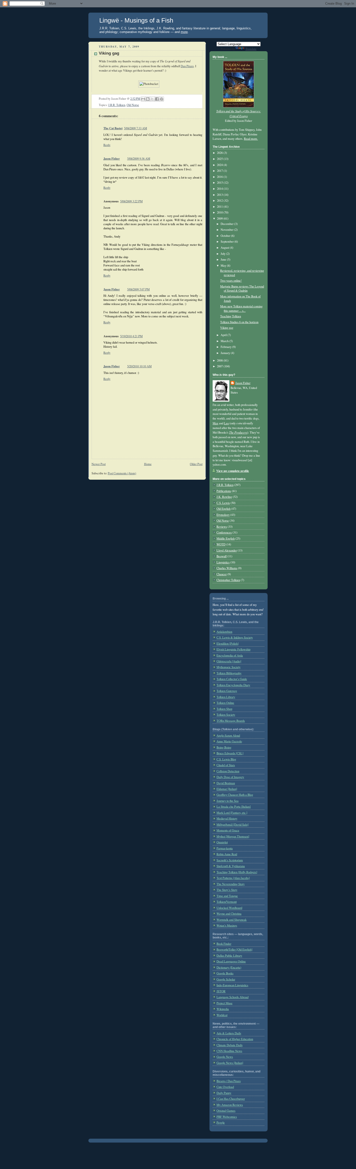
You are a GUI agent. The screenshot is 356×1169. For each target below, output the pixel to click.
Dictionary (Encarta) (229, 967)
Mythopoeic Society (228, 667)
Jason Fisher (111, 158)
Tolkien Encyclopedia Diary (233, 685)
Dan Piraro (187, 66)
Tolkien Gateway (227, 691)
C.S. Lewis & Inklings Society (235, 637)
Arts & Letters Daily (229, 1033)
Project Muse (224, 1003)
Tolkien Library (226, 697)
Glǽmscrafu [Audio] (229, 661)
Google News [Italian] (230, 1063)
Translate (250, 49)
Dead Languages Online (231, 961)
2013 (220, 195)
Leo (226, 423)
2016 (220, 177)
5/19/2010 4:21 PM (131, 336)
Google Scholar (226, 979)
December (227, 224)
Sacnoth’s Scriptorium (230, 860)
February (226, 347)
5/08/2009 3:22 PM (131, 201)
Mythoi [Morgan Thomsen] (233, 836)
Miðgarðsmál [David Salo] (232, 825)
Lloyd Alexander (227, 550)
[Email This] (143, 99)
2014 (220, 189)
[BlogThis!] (147, 99)
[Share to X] (152, 99)
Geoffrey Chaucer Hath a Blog (235, 795)
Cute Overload (225, 1087)
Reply (106, 145)
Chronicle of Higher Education (235, 1039)
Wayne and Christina (229, 914)
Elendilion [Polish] (228, 644)
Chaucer (222, 574)
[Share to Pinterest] (161, 99)
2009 (220, 218)
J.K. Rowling (224, 497)
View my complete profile (232, 471)
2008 (220, 360)
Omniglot (222, 842)
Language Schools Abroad (232, 997)
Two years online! (231, 281)
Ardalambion (224, 632)
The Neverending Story (231, 884)
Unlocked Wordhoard (229, 908)
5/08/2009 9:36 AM (138, 158)
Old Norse (133, 105)
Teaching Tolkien (230, 316)
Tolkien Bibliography (229, 673)
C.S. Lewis (223, 503)
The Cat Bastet (113, 128)
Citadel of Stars (226, 765)
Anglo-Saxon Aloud (228, 735)
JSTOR (221, 991)
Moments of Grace (228, 830)
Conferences (224, 532)
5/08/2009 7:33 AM (135, 128)
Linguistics (223, 562)
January (226, 353)
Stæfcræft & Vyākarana (231, 866)
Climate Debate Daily (230, 1045)
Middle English (226, 538)
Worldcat (222, 1015)
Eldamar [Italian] (227, 789)
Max (215, 423)
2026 (220, 153)
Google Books (225, 973)
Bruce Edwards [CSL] (230, 753)
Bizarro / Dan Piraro (229, 1081)
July (223, 254)
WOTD (221, 544)
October (226, 236)
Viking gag (226, 328)
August (225, 248)
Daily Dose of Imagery (230, 777)
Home (148, 464)
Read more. (251, 139)
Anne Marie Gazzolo (229, 741)
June (224, 259)
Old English (224, 509)
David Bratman (226, 783)
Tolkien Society (226, 715)
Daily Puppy (224, 1093)
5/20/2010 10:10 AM (139, 366)
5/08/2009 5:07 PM (138, 289)
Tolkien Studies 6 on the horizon (239, 322)
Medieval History (227, 818)
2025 (220, 159)
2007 (220, 366)
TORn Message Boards (231, 721)
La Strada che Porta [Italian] (234, 807)
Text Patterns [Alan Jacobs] (233, 878)
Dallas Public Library (229, 956)
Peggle (221, 1122)
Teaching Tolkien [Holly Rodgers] (237, 872)
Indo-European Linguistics (232, 985)
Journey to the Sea (228, 801)
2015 (220, 183)
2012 (220, 200)
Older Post (196, 464)
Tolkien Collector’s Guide (232, 679)
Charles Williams (227, 568)
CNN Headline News (229, 1051)
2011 (220, 207)
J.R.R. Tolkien (116, 105)
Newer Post (99, 464)
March (225, 341)
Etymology (223, 515)
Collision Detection (228, 771)
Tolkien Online (225, 703)
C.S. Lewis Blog (226, 759)
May (224, 265)
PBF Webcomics (227, 1117)
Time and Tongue (227, 896)
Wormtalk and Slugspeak (232, 920)
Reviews (222, 527)
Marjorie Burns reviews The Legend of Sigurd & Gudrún (242, 288)
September (227, 241)
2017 (220, 171)
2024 (220, 165)
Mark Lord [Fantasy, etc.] (232, 813)
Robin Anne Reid (227, 854)
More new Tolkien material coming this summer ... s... (241, 308)
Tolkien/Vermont (227, 902)
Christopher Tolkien (228, 580)
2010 (220, 212)
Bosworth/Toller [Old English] (234, 949)
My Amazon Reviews (230, 1105)
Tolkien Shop (224, 709)
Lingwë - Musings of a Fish (136, 20)
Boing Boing (224, 747)
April (224, 335)
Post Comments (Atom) (122, 473)
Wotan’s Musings (227, 925)
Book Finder (224, 944)
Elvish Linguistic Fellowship (233, 649)
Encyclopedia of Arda (230, 655)
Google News (225, 1057)
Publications (224, 491)
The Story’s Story (227, 890)
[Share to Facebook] (157, 99)
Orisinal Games (226, 1111)
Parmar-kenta (225, 848)
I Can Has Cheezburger (231, 1099)
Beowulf (222, 556)
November (227, 230)
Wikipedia (223, 1009)
